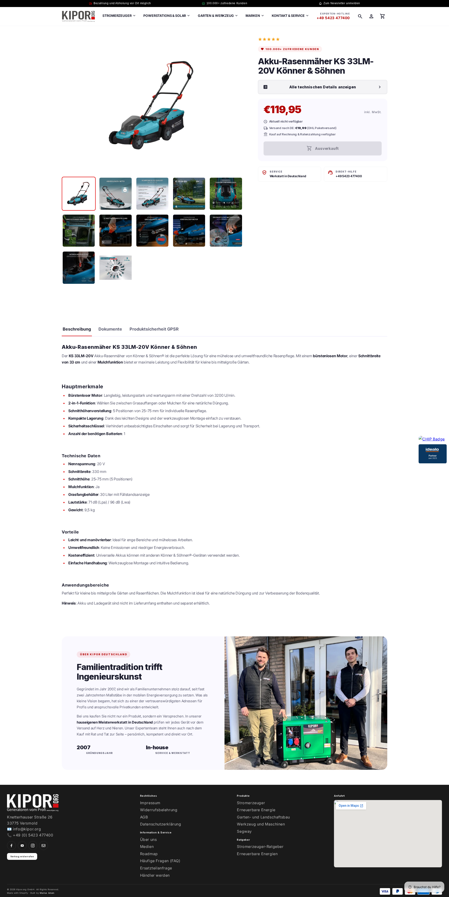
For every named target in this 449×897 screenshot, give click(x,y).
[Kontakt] (43, 845)
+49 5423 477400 (333, 18)
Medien (147, 846)
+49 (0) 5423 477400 (33, 835)
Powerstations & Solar (167, 15)
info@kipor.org (27, 829)
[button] (360, 16)
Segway (244, 831)
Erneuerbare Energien (257, 853)
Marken (255, 15)
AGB (144, 817)
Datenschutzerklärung (160, 824)
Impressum (150, 802)
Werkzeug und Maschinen (261, 824)
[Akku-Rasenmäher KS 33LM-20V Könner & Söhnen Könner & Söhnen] (79, 194)
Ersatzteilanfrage (156, 868)
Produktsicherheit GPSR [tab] (154, 329)
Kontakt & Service (290, 15)
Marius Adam (47, 893)
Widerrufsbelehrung (158, 809)
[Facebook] (11, 845)
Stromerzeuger (119, 15)
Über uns (148, 839)
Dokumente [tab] (110, 329)
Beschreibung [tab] (77, 329)
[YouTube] (22, 845)
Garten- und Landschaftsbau (263, 817)
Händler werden (155, 875)
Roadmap (149, 853)
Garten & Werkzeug (218, 15)
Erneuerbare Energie (256, 809)
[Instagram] (32, 845)
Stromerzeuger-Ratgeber (260, 846)
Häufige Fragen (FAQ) (160, 860)
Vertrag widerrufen (22, 856)
